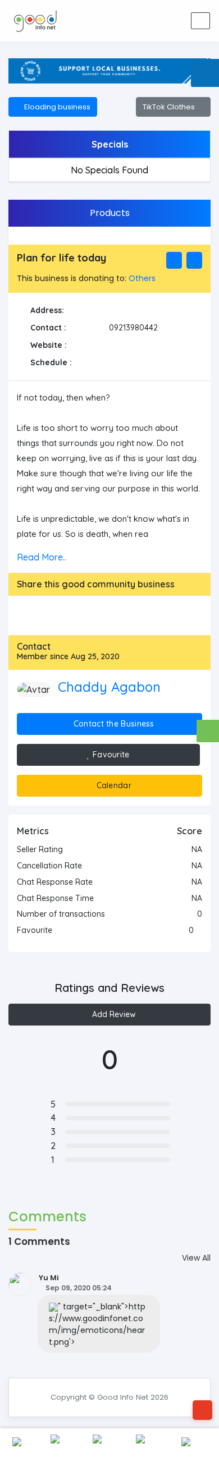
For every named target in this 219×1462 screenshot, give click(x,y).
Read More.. (41, 557)
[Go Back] (202, 1410)
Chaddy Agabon (109, 686)
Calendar (112, 785)
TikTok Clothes (170, 107)
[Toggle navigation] (200, 21)
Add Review (113, 1014)
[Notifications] (132, 21)
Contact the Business (112, 724)
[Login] (153, 21)
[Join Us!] (175, 21)
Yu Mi (49, 1277)
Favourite (110, 755)
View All (196, 1257)
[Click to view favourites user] (199, 930)
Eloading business (55, 107)
